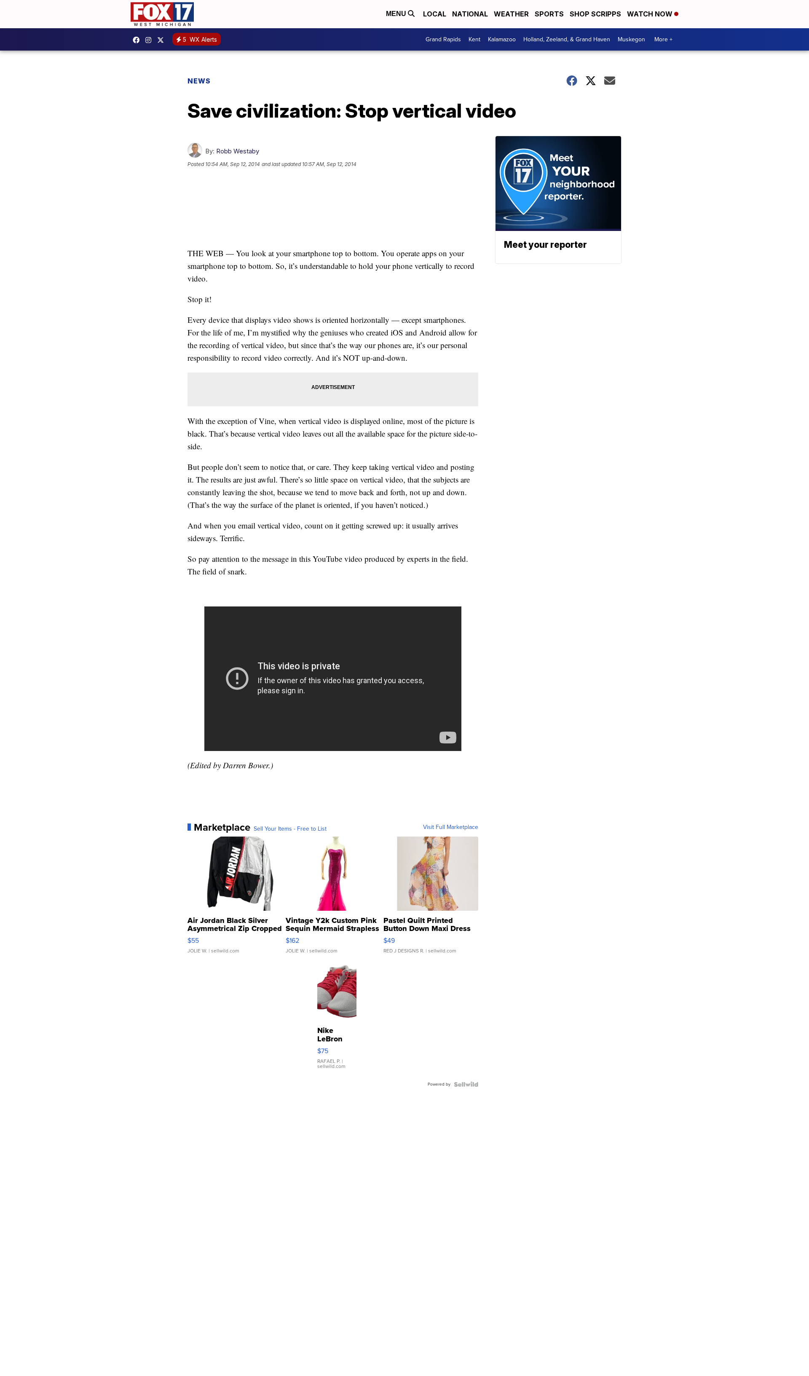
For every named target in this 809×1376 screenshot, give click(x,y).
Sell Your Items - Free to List (290, 829)
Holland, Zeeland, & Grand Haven (566, 39)
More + (663, 39)
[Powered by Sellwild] (466, 1084)
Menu (397, 13)
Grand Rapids (443, 39)
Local (434, 14)
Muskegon (631, 39)
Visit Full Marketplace (450, 827)
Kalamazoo (502, 39)
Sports (549, 14)
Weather (511, 14)
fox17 (162, 40)
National (470, 14)
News (199, 81)
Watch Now (650, 14)
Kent (474, 39)
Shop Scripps (595, 14)
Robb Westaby (237, 151)
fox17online (138, 40)
